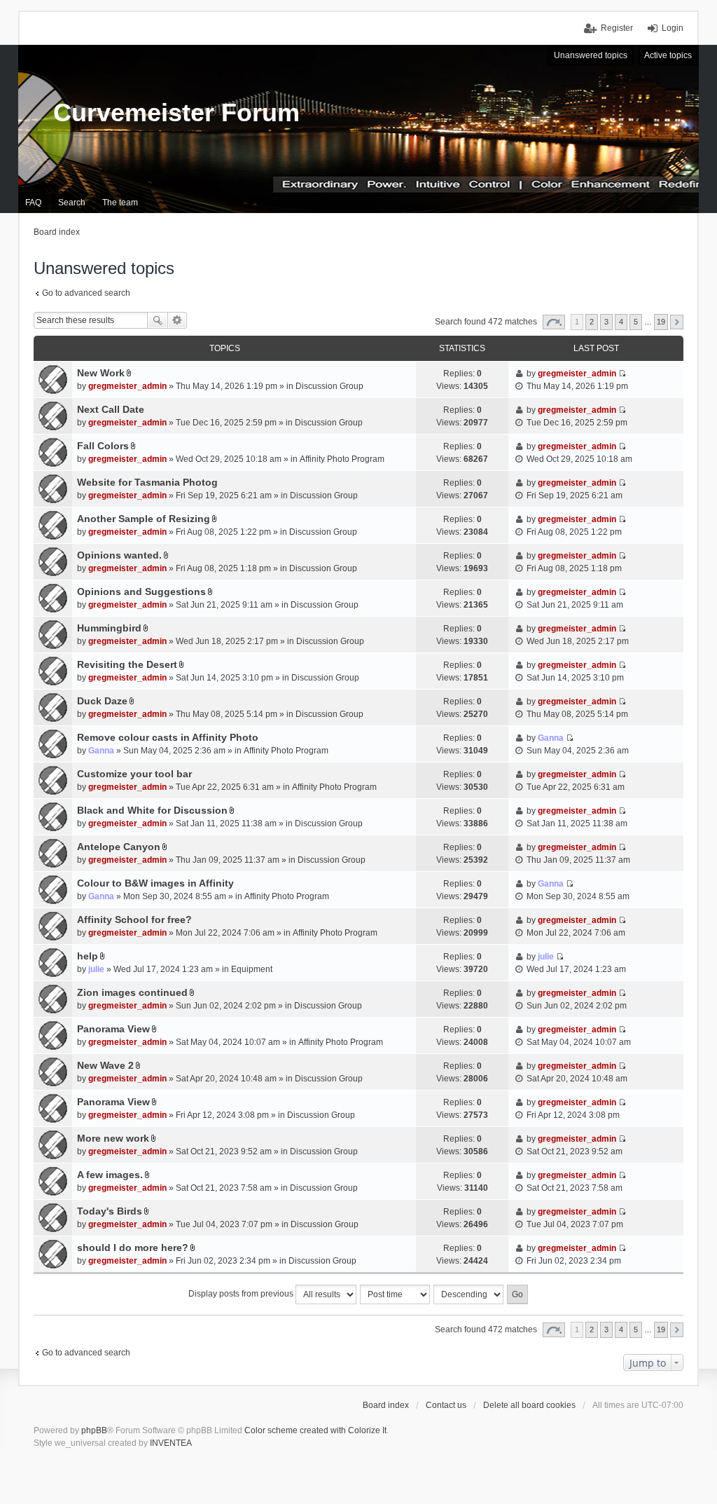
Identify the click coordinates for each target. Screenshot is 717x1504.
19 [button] (661, 321)
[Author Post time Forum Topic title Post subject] (395, 1294)
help (87, 956)
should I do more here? (132, 1247)
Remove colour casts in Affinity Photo (167, 737)
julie (96, 969)
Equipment (251, 969)
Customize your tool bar (134, 773)
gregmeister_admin (127, 386)
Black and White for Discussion (152, 810)
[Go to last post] (622, 373)
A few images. (110, 1174)
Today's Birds (109, 1211)
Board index (386, 1405)
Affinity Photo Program (342, 459)
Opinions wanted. (119, 555)
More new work (113, 1138)
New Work (101, 372)
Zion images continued (132, 992)
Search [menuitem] (71, 202)
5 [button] (636, 321)
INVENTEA (171, 1443)
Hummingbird (109, 628)
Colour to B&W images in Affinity (155, 883)
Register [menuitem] (617, 28)
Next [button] (676, 322)
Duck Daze (102, 700)
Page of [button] (554, 322)
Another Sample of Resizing (143, 518)
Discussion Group (329, 386)
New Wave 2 (105, 1065)
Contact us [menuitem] (446, 1405)
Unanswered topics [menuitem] (590, 55)
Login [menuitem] (672, 28)
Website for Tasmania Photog (147, 482)
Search (157, 320)
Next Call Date (110, 409)
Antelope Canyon (118, 846)
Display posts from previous (241, 1294)
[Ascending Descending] (469, 1294)
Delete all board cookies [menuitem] (529, 1405)
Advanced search (177, 320)
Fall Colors (103, 445)
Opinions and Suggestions (141, 591)
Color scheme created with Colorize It (315, 1430)
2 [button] (592, 321)
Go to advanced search (86, 293)
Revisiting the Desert (127, 664)
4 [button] (621, 321)
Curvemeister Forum (176, 112)
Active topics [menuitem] (668, 55)
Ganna (101, 751)
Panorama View (113, 1028)
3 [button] (606, 321)
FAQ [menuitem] (33, 202)
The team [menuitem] (120, 202)
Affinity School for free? (134, 919)
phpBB (94, 1430)
